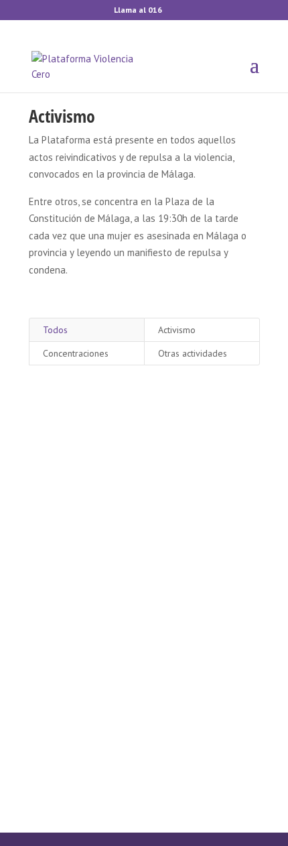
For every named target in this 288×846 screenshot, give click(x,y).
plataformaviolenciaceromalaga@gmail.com (144, 582)
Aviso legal (165, 757)
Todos (55, 330)
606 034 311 (144, 675)
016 (155, 10)
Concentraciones (76, 353)
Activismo (177, 330)
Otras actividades (192, 353)
